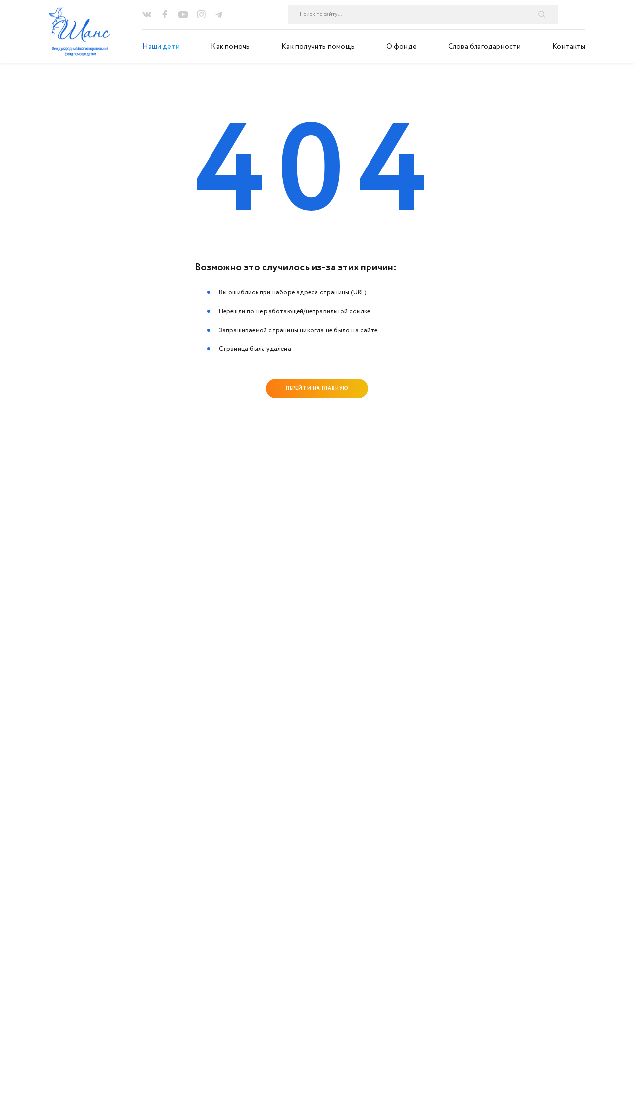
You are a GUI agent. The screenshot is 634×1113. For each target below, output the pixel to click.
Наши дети (161, 46)
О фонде (401, 46)
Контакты (568, 46)
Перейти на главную (317, 388)
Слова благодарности (484, 46)
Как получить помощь (318, 46)
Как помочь (230, 46)
